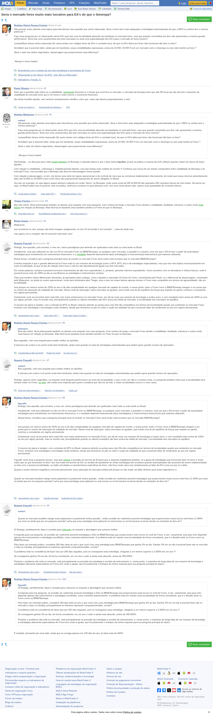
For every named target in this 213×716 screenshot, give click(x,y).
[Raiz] (2, 20)
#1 (45, 88)
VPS (72, 3)
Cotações (84, 3)
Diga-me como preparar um (30, 390)
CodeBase (21, 9)
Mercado (33, 3)
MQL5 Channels (165, 679)
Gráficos (9, 706)
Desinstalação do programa (69, 706)
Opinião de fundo (51, 498)
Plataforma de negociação (76, 668)
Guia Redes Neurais (87, 9)
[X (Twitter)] (169, 690)
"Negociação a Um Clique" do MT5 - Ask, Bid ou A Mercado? (47, 75)
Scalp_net (73, 390)
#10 (64, 579)
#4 (44, 221)
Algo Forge (37, 9)
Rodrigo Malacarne (24, 114)
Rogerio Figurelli (23, 243)
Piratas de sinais (53, 353)
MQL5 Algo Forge (64, 694)
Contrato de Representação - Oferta (124, 684)
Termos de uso (113, 676)
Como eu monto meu (27, 107)
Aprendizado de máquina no (51, 107)
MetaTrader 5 (164, 668)
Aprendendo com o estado (29, 316)
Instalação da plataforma (68, 702)
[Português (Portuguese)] (210, 1)
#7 (48, 360)
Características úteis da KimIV (31, 353)
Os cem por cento (70, 353)
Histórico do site (114, 672)
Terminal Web (123, 9)
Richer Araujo (21, 221)
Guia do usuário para (73, 680)
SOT (68, 107)
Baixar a (67, 698)
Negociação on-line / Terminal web (22, 668)
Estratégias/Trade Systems (55, 572)
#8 (63, 397)
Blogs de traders (13, 702)
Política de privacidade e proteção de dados (128, 688)
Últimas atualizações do (74, 672)
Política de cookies (132, 712)
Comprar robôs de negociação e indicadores (27, 687)
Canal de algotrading (202, 9)
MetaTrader (100, 3)
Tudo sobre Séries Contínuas (75, 316)
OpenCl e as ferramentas (55, 390)
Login (183, 3)
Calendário (106, 9)
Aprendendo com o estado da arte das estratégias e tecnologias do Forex (54, 70)
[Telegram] (164, 690)
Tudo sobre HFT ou (49, 194)
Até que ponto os (76, 572)
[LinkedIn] (179, 690)
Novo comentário (201, 19)
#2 (50, 114)
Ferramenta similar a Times (71, 194)
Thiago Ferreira (22, 201)
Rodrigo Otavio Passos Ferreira (30, 25)
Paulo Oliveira (21, 88)
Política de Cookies (115, 692)
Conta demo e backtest (28, 194)
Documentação (55, 9)
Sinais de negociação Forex (19, 690)
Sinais (45, 3)
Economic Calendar (188, 679)
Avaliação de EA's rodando (72, 498)
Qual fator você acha (27, 214)
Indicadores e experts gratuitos (20, 672)
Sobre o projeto (114, 668)
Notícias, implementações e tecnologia (75, 676)
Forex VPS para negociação (19, 694)
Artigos (8, 9)
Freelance (59, 3)
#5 (48, 243)
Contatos (110, 695)
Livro (70, 9)
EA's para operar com (79, 214)
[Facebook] (159, 690)
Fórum (20, 3)
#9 (48, 505)
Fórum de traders (13, 698)
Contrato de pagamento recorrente (123, 680)
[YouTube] (174, 690)
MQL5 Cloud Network (66, 690)
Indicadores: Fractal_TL (29, 79)
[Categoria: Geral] (6, 20)
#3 (46, 201)
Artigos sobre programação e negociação (25, 676)
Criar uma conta (198, 3)
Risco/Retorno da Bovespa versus (53, 214)
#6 (63, 323)
